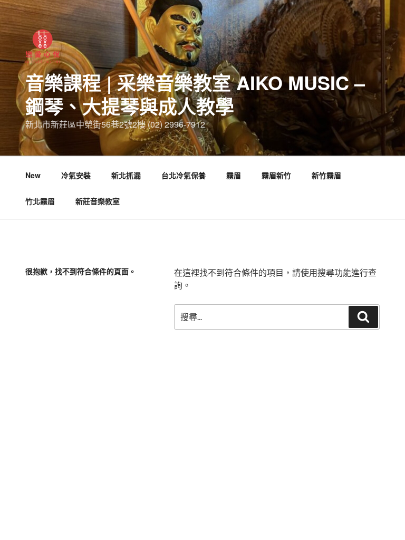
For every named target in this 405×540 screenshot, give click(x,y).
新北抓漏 (126, 175)
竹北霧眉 (40, 201)
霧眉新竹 (276, 175)
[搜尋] (363, 317)
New (33, 175)
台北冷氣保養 (183, 175)
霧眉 (233, 175)
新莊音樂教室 (97, 201)
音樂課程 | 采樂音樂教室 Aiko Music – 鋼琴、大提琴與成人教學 (195, 94)
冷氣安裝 (76, 175)
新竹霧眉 (326, 175)
